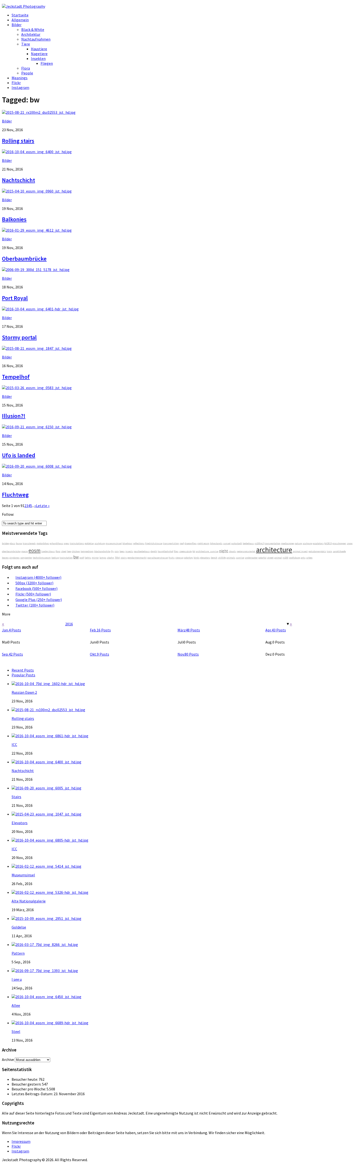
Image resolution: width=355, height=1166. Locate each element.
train (329, 551)
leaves (5, 557)
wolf (81, 557)
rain (116, 551)
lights (88, 557)
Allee (16, 1005)
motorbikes (42, 543)
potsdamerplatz (317, 551)
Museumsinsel (23, 875)
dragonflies (191, 543)
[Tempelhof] (37, 348)
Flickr (16, 82)
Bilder (16, 24)
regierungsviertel (246, 551)
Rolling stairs (18, 140)
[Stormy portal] (40, 309)
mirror (95, 557)
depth (153, 551)
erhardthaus (56, 543)
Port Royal (15, 298)
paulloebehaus (142, 551)
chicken (76, 551)
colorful (262, 557)
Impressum (21, 1141)
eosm (34, 550)
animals (231, 557)
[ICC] (50, 735)
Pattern (18, 953)
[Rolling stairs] (39, 112)
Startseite (20, 15)
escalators (318, 543)
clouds (232, 551)
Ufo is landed (18, 455)
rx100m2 (259, 543)
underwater (251, 557)
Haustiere (39, 48)
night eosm (203, 543)
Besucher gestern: (27, 1084)
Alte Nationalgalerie (29, 901)
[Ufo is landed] (37, 426)
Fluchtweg (15, 494)
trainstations (77, 543)
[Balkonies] (37, 191)
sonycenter (26, 557)
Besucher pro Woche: (29, 1089)
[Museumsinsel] (46, 866)
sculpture (99, 543)
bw (76, 557)
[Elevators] (46, 814)
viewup (179, 557)
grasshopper (339, 543)
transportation (272, 543)
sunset (227, 543)
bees (122, 551)
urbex (309, 557)
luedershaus (48, 551)
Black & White (32, 29)
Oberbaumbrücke (24, 258)
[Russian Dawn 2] (48, 683)
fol (193, 551)
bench (214, 557)
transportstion (171, 543)
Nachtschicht (18, 180)
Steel (16, 1031)
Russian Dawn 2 (24, 692)
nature (298, 543)
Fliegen (47, 63)
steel (63, 551)
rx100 (285, 557)
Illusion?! (13, 416)
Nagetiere (39, 53)
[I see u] (45, 970)
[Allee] (46, 996)
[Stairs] (46, 788)
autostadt (236, 543)
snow (350, 543)
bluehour (127, 543)
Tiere (25, 44)
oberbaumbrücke (11, 551)
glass (12, 543)
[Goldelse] (46, 918)
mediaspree (287, 543)
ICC (14, 744)
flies (176, 551)
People (27, 73)
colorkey (188, 557)
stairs (124, 557)
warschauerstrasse (157, 557)
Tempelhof (16, 376)
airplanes (14, 557)
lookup (55, 557)
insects (129, 551)
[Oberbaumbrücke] (37, 230)
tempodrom (87, 551)
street (270, 557)
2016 (69, 624)
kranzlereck (29, 543)
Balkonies (14, 219)
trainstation (66, 557)
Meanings (20, 77)
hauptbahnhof (165, 551)
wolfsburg (294, 557)
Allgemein (20, 19)
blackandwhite (102, 551)
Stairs (16, 796)
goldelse (89, 543)
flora (58, 551)
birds (196, 557)
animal (278, 557)
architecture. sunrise (207, 551)
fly (112, 551)
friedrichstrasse (153, 543)
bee (69, 551)
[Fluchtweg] (37, 466)
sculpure (307, 543)
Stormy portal (19, 337)
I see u (17, 979)
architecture (274, 549)
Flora (25, 68)
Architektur (30, 34)
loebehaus (248, 543)
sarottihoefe (339, 551)
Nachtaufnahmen (35, 39)
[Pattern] (45, 944)
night (223, 550)
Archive (8, 1059)
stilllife (222, 557)
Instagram (20, 87)
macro (24, 551)
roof (182, 543)
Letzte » (43, 505)
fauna (19, 543)
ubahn (110, 557)
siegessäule (185, 551)
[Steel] (50, 1022)
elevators (205, 557)
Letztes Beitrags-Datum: (33, 1093)
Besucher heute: (25, 1079)
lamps (102, 557)
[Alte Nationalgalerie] (50, 892)
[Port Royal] (36, 269)
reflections (138, 543)
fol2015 (328, 543)
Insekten (38, 58)
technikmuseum (42, 557)
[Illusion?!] (37, 387)
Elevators (20, 822)
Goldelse (19, 927)
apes (66, 543)
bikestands (216, 543)
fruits (172, 557)
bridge (5, 543)
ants (303, 557)
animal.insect (300, 551)
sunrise (240, 557)
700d (117, 557)
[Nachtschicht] (37, 151)
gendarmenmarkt (137, 557)
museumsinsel (114, 543)
